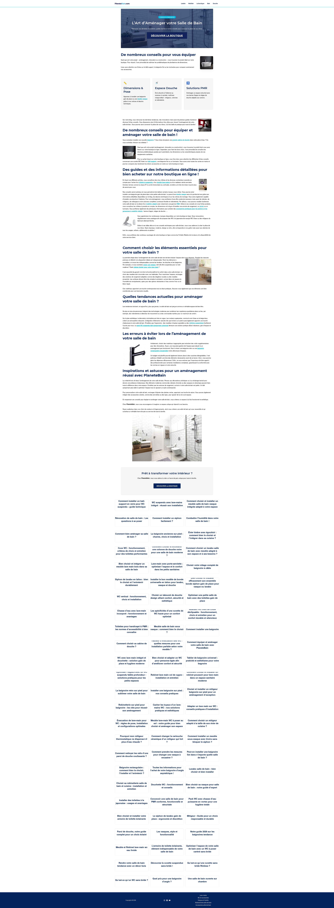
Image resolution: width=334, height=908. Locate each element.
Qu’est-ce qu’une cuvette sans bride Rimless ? (202, 864)
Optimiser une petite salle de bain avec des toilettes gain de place (202, 597)
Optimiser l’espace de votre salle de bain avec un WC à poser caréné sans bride (202, 848)
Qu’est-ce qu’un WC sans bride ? (131, 879)
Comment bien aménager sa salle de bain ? (131, 535)
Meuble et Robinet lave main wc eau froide (131, 848)
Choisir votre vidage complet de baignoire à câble (202, 566)
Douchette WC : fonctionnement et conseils (167, 786)
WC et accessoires (203, 898)
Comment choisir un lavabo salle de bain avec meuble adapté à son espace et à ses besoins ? (202, 550)
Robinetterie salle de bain (203, 903)
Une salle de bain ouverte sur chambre (202, 880)
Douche (215, 3)
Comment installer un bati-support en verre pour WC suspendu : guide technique (132, 503)
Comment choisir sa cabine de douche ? (132, 645)
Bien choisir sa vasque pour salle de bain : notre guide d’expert (202, 786)
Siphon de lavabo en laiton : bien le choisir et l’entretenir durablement (131, 582)
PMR (178, 204)
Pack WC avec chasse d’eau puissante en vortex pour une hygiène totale (202, 801)
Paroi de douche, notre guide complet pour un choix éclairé (131, 833)
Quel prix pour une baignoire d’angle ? (167, 880)
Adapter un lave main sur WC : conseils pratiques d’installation (202, 707)
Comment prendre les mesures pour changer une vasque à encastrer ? (167, 754)
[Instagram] (164, 900)
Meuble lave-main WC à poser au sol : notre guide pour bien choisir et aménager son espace (167, 723)
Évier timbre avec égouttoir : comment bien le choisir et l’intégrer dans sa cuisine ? (202, 535)
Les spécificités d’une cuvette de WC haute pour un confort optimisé (167, 613)
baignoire (150, 140)
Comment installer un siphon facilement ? (166, 519)
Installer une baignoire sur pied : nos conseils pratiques (167, 692)
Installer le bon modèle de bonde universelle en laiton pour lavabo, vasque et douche (167, 582)
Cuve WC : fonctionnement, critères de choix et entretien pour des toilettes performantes (131, 550)
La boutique (200, 3)
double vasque (142, 99)
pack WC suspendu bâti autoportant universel (152, 325)
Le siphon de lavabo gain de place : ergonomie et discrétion (167, 817)
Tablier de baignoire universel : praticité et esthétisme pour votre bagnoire (202, 660)
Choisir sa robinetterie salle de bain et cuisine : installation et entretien (131, 786)
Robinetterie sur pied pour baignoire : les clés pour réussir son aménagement (131, 707)
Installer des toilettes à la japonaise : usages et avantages (132, 801)
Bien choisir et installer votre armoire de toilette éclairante (131, 817)
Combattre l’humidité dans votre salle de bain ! (202, 519)
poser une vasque (149, 265)
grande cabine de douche (181, 140)
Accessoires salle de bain (203, 905)
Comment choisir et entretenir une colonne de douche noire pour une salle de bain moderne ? (167, 551)
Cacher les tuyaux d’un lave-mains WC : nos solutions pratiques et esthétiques (167, 707)
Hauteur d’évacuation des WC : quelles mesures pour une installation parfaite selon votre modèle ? (167, 645)
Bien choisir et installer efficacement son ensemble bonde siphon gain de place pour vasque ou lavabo (202, 582)
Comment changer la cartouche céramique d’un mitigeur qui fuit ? (167, 739)
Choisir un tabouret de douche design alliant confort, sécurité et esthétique (167, 597)
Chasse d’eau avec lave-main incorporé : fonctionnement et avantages (131, 613)
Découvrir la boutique (167, 486)
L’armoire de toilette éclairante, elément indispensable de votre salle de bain (167, 848)
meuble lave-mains (163, 182)
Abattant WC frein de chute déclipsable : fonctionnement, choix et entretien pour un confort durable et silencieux (202, 613)
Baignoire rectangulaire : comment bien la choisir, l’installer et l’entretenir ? (131, 770)
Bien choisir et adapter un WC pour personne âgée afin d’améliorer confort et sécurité (167, 660)
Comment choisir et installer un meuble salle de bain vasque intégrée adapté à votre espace (202, 503)
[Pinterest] (167, 900)
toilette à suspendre (146, 182)
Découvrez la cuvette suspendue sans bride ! (167, 864)
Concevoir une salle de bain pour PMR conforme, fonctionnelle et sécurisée (167, 801)
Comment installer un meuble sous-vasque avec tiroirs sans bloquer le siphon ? (202, 739)
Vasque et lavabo (203, 900)
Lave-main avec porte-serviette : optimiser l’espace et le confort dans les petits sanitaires (167, 566)
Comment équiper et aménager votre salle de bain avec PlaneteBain (202, 645)
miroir (202, 206)
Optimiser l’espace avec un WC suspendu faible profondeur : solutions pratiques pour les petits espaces (131, 676)
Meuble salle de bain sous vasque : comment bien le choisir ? (167, 629)
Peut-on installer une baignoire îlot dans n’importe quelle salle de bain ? (202, 754)
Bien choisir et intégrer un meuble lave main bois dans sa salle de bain (131, 566)
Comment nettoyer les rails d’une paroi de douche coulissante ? (131, 754)
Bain (208, 3)
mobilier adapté (151, 204)
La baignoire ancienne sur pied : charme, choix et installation (167, 535)
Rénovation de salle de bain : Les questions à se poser (131, 519)
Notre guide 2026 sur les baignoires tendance (202, 833)
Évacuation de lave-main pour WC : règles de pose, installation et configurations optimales (132, 723)
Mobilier (191, 3)
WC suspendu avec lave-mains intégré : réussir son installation (167, 504)
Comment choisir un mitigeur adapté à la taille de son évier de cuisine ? (202, 723)
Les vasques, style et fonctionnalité (167, 833)
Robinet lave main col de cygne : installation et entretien (167, 676)
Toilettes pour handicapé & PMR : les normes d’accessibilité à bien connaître (131, 629)
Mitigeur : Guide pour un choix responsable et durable (202, 817)
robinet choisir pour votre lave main (145, 267)
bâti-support (152, 161)
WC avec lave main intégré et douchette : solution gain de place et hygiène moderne (131, 660)
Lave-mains (203, 895)
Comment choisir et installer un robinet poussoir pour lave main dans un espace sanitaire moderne (202, 676)
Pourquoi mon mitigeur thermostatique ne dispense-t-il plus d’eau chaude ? (131, 739)
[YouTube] (169, 900)
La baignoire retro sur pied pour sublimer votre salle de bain (132, 692)
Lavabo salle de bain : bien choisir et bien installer (202, 770)
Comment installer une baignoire (202, 629)
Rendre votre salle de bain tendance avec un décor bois (131, 864)
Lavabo (183, 3)
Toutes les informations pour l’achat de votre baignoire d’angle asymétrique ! (167, 770)
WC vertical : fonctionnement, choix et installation (131, 598)
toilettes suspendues (196, 323)
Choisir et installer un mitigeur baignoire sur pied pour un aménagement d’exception (202, 692)
